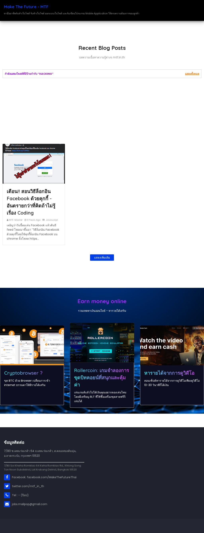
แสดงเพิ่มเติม (102, 258)
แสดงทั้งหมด (192, 74)
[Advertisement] (102, 111)
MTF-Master (16, 219)
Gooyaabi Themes (74, 526)
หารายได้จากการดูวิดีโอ (169, 373)
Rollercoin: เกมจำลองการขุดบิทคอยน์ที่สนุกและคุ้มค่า (101, 377)
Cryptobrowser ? (23, 373)
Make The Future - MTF (26, 6)
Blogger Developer (30, 526)
